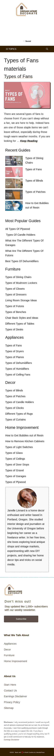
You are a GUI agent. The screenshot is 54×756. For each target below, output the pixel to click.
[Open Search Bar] (47, 49)
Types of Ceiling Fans (17, 374)
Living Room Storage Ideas (21, 300)
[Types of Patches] (14, 195)
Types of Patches (35, 191)
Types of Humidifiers (17, 368)
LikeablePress (40, 752)
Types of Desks (14, 329)
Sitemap (9, 708)
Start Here (10, 684)
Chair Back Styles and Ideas (21, 317)
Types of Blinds (34, 180)
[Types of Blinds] (14, 184)
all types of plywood (17, 228)
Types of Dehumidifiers (18, 362)
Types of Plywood (15, 482)
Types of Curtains (15, 419)
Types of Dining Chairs (18, 277)
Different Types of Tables (19, 323)
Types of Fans (18, 76)
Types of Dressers (15, 294)
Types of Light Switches (19, 447)
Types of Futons (14, 306)
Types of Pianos (14, 357)
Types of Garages (15, 476)
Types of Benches (15, 312)
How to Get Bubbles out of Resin (24, 435)
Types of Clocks (14, 407)
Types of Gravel (14, 470)
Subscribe (21, 619)
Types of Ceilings (15, 458)
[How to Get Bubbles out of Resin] (14, 206)
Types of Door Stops (17, 464)
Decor (7, 649)
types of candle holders (20, 234)
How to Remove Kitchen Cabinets (24, 441)
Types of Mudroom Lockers (21, 282)
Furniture (9, 655)
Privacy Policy (12, 702)
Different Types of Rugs (19, 413)
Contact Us (10, 690)
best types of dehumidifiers (22, 261)
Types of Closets (15, 288)
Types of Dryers (14, 351)
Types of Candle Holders (19, 402)
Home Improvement (15, 661)
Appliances (10, 643)
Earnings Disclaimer (15, 696)
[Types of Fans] (14, 172)
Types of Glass (14, 452)
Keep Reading (28, 140)
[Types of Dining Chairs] (14, 161)
